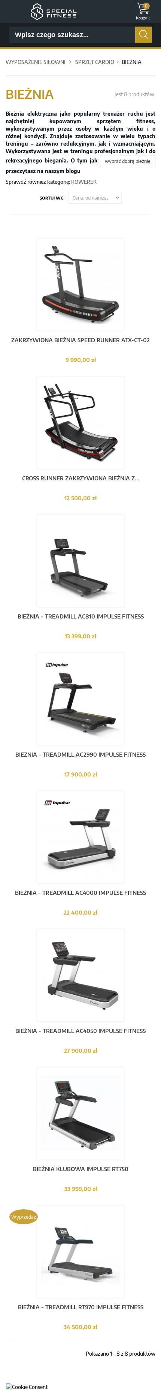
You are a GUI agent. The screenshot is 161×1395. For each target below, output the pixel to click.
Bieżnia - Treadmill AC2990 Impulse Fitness (80, 754)
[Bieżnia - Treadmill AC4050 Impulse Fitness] (80, 975)
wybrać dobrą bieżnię (128, 161)
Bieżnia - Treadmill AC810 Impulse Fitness (81, 616)
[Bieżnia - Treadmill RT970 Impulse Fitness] (80, 1251)
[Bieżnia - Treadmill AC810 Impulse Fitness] (80, 560)
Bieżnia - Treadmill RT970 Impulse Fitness (80, 1307)
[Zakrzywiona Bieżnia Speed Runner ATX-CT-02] (80, 284)
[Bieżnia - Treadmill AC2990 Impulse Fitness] (80, 698)
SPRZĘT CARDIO (94, 62)
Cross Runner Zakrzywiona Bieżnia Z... (80, 478)
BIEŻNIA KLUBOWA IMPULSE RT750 (80, 1168)
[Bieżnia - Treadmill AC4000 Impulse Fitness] (80, 836)
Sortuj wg (52, 197)
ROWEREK (84, 182)
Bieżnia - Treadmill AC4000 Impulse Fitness (80, 892)
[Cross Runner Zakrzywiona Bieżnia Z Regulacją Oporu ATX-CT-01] (80, 422)
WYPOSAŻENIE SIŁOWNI (36, 62)
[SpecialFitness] (54, 11)
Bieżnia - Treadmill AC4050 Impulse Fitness (80, 1030)
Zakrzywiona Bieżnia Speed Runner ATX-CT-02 (80, 340)
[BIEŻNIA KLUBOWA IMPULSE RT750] (80, 1113)
